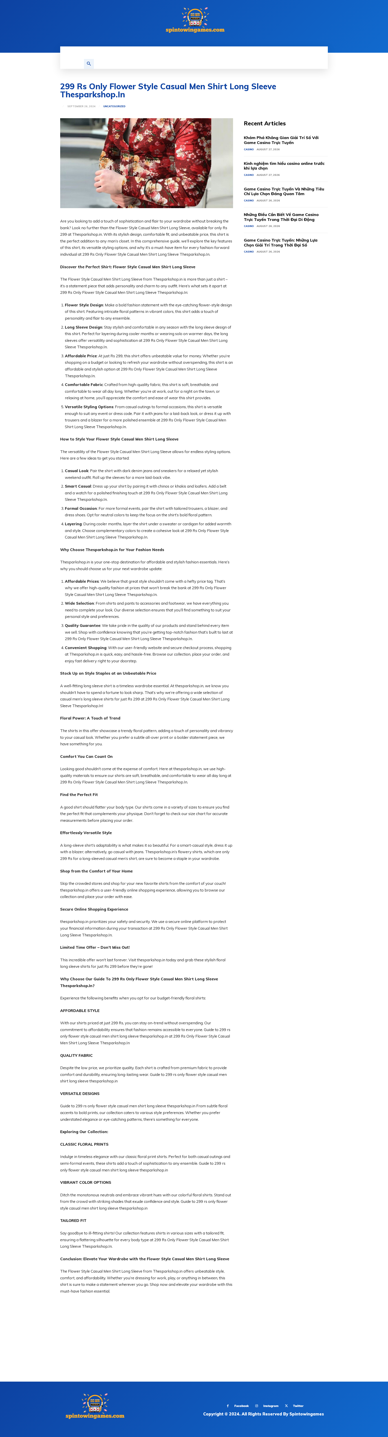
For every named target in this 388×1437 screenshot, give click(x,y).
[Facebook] (228, 1406)
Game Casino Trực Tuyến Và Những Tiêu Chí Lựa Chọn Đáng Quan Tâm (284, 191)
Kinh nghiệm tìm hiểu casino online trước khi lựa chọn (284, 166)
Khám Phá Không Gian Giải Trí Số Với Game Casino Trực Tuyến (281, 140)
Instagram (270, 1406)
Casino (249, 149)
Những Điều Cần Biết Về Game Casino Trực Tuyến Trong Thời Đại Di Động (281, 217)
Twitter (298, 1406)
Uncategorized (114, 106)
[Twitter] (286, 1406)
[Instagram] (257, 1406)
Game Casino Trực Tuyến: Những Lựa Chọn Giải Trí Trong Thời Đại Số (280, 243)
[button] (89, 64)
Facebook (241, 1406)
